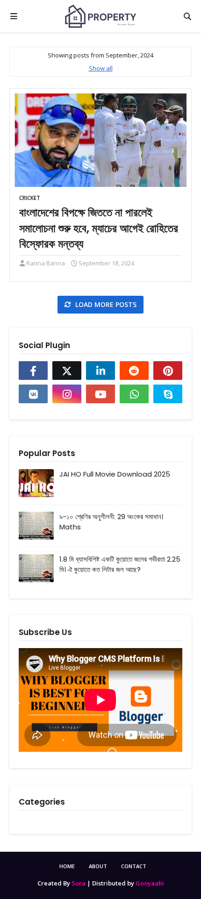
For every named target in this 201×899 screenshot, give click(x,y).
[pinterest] (167, 370)
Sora (79, 883)
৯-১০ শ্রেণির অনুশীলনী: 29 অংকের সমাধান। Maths (111, 522)
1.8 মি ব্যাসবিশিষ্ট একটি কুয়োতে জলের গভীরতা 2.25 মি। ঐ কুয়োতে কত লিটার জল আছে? (119, 564)
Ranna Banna (45, 263)
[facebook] (33, 370)
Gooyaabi (150, 883)
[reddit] (134, 370)
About (98, 866)
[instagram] (66, 394)
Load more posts (104, 304)
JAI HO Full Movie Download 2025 (114, 474)
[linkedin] (100, 370)
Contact (133, 866)
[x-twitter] (66, 370)
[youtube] (100, 394)
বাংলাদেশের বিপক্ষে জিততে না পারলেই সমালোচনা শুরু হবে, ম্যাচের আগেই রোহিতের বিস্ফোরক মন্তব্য (98, 228)
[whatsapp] (134, 394)
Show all (101, 68)
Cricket (29, 198)
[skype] (167, 394)
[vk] (33, 394)
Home (67, 866)
